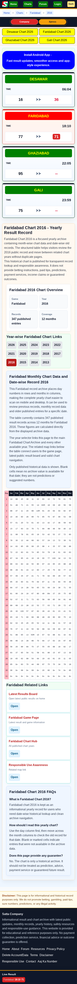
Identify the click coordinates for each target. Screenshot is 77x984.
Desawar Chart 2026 (20, 31)
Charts (28, 4)
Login (57, 4)
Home (13, 4)
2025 (23, 344)
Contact (31, 961)
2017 (57, 353)
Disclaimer (46, 955)
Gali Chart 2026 (57, 40)
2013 (46, 362)
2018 (46, 353)
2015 (23, 362)
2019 (34, 353)
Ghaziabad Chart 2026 (20, 40)
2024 (34, 344)
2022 (57, 344)
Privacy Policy (56, 948)
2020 (23, 353)
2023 (46, 344)
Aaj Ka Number (47, 961)
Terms (34, 955)
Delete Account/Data (15, 955)
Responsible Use (13, 961)
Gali (38, 190)
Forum (43, 4)
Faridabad (38, 116)
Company (25, 22)
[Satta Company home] (5, 4)
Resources (38, 948)
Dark (71, 4)
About (15, 948)
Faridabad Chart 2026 (57, 31)
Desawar (38, 79)
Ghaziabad (38, 153)
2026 (11, 344)
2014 (34, 362)
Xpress (52, 22)
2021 (11, 353)
